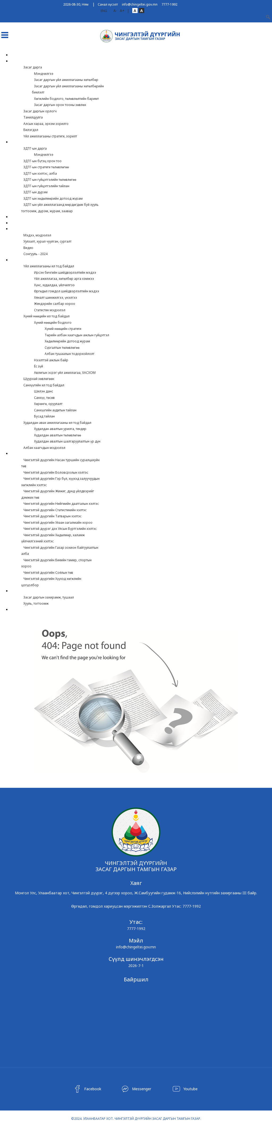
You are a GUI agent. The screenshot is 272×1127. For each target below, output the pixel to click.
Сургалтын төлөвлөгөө (62, 347)
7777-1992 (169, 4)
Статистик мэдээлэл (49, 310)
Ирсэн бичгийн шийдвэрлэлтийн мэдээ (65, 272)
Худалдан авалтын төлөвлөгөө (57, 435)
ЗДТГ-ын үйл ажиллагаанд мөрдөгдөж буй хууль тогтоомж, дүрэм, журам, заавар (60, 207)
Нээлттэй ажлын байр (51, 360)
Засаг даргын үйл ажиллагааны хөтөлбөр (66, 79)
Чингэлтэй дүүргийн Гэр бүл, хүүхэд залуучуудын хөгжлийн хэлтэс (60, 481)
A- (115, 10)
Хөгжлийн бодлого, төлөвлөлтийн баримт (66, 98)
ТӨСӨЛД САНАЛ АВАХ (31, 223)
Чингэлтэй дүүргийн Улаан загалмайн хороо (57, 522)
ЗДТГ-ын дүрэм (35, 192)
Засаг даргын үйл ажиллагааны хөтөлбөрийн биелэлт (68, 89)
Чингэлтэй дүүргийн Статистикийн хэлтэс (55, 510)
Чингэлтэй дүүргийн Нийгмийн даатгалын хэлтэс (61, 503)
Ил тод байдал (27, 260)
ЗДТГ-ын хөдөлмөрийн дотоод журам (53, 198)
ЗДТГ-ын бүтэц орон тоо (42, 161)
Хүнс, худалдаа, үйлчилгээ (54, 285)
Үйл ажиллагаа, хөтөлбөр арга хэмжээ (64, 278)
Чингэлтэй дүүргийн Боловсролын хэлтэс (55, 472)
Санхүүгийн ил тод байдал (43, 385)
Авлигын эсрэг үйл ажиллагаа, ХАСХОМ (65, 372)
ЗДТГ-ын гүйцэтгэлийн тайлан (46, 186)
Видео (28, 247)
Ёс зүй (38, 366)
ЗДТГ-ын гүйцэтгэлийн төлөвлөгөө (49, 179)
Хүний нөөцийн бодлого (52, 322)
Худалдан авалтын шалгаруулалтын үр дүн (67, 441)
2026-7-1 (136, 965)
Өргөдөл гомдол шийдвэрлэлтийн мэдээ (66, 291)
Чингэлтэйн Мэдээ (31, 229)
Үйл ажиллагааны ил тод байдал (48, 266)
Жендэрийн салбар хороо (54, 303)
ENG (104, 11)
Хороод (21, 217)
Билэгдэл (30, 130)
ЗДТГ (18, 142)
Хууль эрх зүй (25, 591)
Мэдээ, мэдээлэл (37, 235)
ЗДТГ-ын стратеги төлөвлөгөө (46, 167)
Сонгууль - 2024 (35, 254)
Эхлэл (19, 55)
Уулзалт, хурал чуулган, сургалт (47, 241)
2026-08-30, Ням (75, 4)
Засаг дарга (32, 67)
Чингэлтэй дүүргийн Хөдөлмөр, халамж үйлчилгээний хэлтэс (53, 538)
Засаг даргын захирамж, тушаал (48, 597)
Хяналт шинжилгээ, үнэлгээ (55, 297)
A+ (122, 10)
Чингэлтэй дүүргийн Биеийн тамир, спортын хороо (56, 563)
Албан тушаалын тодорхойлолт (69, 353)
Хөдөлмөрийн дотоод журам (67, 341)
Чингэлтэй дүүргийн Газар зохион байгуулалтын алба (59, 550)
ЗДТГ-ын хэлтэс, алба (40, 173)
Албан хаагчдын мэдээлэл (44, 447)
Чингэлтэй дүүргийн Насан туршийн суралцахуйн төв (60, 463)
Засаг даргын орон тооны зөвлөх (60, 105)
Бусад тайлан (44, 416)
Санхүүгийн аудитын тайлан (55, 410)
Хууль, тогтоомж (36, 603)
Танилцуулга (33, 117)
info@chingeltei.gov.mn (140, 4)
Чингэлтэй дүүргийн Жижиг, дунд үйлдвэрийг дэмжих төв (57, 494)
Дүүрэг (20, 61)
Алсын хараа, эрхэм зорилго (46, 123)
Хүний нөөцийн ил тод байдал (46, 316)
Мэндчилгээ (43, 73)
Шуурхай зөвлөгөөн (38, 378)
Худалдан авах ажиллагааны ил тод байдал (57, 422)
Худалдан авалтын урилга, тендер (60, 429)
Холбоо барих (26, 610)
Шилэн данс (43, 391)
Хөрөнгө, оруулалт (48, 403)
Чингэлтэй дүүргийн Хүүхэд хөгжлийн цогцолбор (51, 581)
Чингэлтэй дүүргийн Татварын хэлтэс (52, 516)
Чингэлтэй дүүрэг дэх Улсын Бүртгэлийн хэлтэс (60, 528)
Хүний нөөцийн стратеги (63, 328)
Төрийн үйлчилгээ (30, 454)
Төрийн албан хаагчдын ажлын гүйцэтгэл (77, 335)
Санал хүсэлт (108, 4)
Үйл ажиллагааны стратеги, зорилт (50, 136)
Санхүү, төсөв (44, 397)
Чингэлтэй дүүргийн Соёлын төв (48, 572)
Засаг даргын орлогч (40, 111)
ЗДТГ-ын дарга (35, 148)
